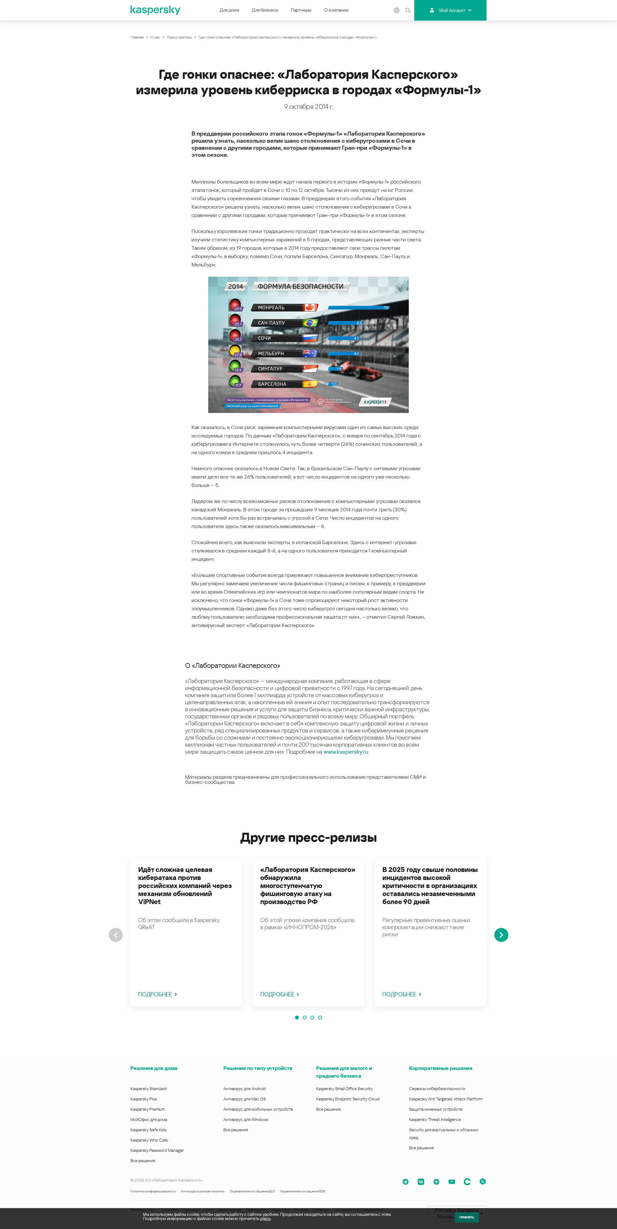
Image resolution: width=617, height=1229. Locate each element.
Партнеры (301, 10)
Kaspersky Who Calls (149, 1140)
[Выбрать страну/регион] (396, 10)
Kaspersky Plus (143, 1099)
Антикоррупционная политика (202, 1191)
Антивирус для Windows (245, 1119)
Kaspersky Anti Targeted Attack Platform (445, 1099)
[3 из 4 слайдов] (312, 1017)
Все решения (142, 1160)
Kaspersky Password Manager (157, 1150)
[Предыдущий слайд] (116, 935)
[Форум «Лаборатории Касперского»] (467, 1182)
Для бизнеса (265, 10)
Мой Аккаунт (452, 10)
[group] (186, 932)
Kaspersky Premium (147, 1109)
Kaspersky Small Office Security (344, 1088)
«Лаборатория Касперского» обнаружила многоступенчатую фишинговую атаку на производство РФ (307, 886)
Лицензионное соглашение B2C (252, 1191)
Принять (467, 1217)
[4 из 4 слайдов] (320, 1017)
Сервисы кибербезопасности (437, 1088)
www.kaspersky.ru (346, 751)
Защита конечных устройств (435, 1109)
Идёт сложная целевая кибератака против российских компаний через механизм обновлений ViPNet (185, 886)
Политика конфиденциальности (153, 1191)
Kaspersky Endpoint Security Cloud (348, 1099)
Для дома (229, 10)
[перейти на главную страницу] (155, 10)
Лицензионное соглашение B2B (302, 1191)
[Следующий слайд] (501, 935)
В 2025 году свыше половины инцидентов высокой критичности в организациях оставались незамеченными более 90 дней (430, 886)
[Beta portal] (483, 1182)
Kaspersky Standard (148, 1088)
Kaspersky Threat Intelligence (435, 1119)
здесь (265, 1218)
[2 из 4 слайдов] (304, 1017)
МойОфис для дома (148, 1119)
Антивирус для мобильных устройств (258, 1109)
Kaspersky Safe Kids (148, 1129)
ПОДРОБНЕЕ (155, 994)
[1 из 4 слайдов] (297, 1017)
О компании (336, 10)
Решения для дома (153, 1068)
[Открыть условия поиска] (408, 10)
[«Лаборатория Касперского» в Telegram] (405, 1182)
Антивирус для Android (244, 1088)
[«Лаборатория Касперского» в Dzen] (436, 1182)
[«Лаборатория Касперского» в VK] (421, 1182)
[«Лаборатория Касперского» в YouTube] (452, 1182)
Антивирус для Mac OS (244, 1099)
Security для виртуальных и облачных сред (443, 1133)
